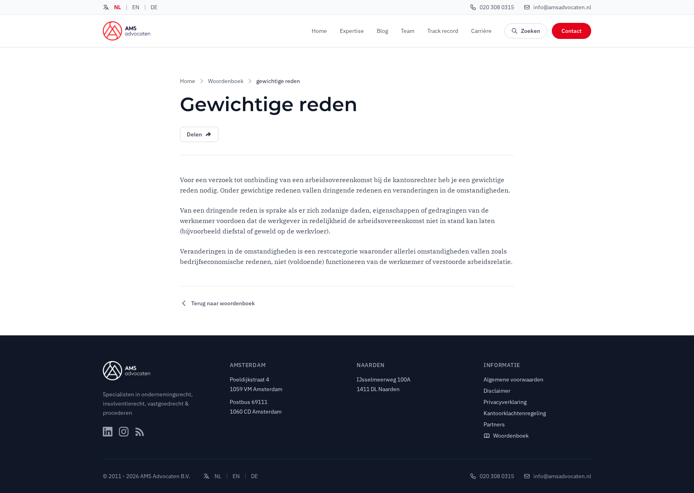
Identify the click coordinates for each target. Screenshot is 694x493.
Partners (494, 424)
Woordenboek (225, 81)
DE (154, 7)
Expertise (352, 30)
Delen (194, 134)
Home (319, 30)
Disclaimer (497, 390)
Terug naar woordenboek (223, 303)
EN (135, 7)
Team (407, 30)
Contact (571, 30)
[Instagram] (124, 431)
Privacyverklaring (505, 402)
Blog (382, 30)
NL (117, 7)
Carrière (481, 30)
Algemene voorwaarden (513, 379)
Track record (442, 30)
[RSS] (140, 431)
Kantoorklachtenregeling (515, 413)
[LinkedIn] (107, 431)
